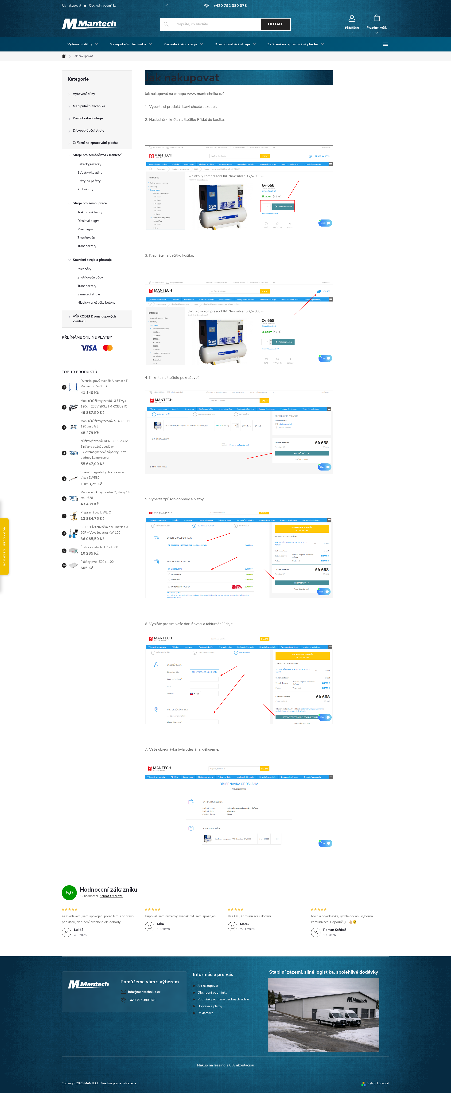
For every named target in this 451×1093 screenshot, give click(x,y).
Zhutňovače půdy (90, 277)
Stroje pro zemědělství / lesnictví (97, 155)
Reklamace (205, 1013)
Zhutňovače (86, 237)
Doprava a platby (210, 1006)
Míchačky (84, 269)
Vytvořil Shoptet (378, 1083)
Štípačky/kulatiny (90, 172)
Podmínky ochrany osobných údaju (223, 999)
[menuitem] (83, 44)
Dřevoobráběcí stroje (88, 130)
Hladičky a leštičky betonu (97, 302)
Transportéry (87, 246)
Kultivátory (85, 189)
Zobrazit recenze (111, 896)
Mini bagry (85, 229)
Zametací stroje (89, 294)
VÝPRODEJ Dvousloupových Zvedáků (94, 318)
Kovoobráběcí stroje (88, 118)
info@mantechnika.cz (144, 992)
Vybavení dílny (84, 94)
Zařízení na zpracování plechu (95, 143)
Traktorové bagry (90, 212)
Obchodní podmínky (103, 6)
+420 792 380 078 (141, 1000)
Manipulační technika (89, 106)
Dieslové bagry (88, 221)
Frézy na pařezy (89, 181)
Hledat (275, 24)
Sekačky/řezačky (89, 164)
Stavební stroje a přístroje (92, 260)
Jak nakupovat (71, 6)
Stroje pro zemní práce (90, 203)
